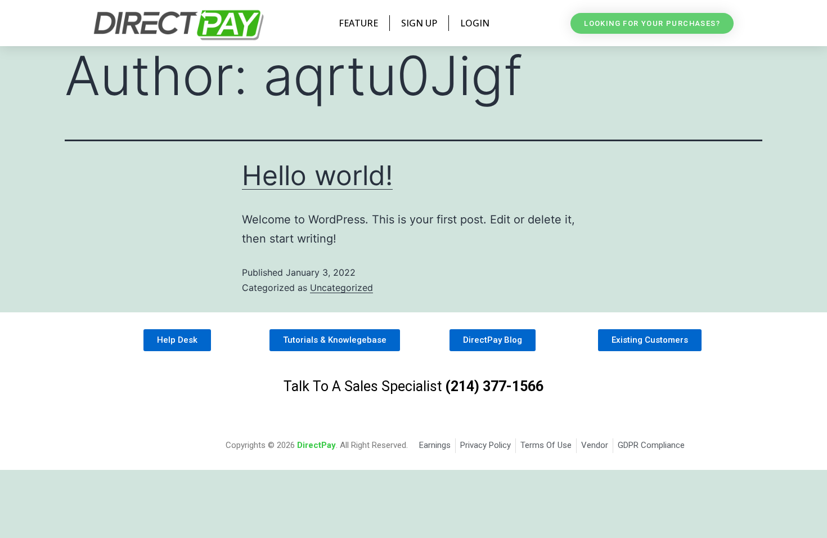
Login (474, 23)
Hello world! (317, 175)
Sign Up (419, 23)
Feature (358, 23)
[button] (652, 23)
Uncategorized (341, 287)
